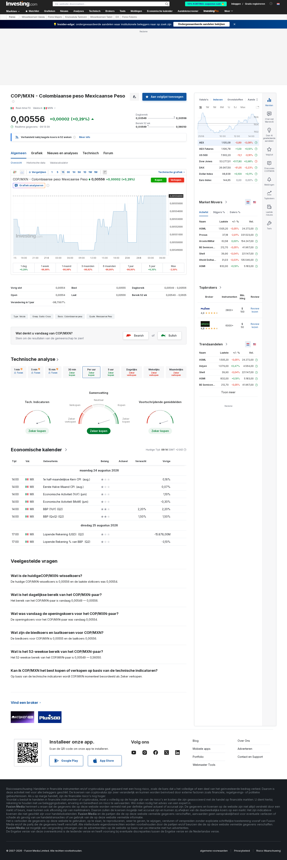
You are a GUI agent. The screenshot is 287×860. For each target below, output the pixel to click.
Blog (196, 740)
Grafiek (37, 153)
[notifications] (271, 3)
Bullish (173, 335)
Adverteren (245, 748)
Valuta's (203, 99)
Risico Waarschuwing (268, 850)
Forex (12, 17)
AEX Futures (206, 148)
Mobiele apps (201, 748)
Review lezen (255, 310)
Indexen (218, 99)
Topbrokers (208, 287)
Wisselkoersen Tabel (101, 17)
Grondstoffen (235, 99)
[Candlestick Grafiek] (14, 172)
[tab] (18, 372)
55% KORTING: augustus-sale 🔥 (205, 4)
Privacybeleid (242, 850)
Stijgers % (219, 212)
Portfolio (198, 756)
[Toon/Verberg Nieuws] (105, 172)
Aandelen (253, 99)
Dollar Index (206, 173)
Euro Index (205, 180)
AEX (201, 142)
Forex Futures (129, 17)
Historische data (36, 162)
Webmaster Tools (204, 764)
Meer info (84, 137)
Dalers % (235, 212)
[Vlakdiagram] (22, 172)
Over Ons (244, 740)
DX (117, 17)
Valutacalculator (59, 162)
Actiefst (203, 212)
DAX (201, 167)
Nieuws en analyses (62, 153)
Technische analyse (33, 359)
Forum (108, 153)
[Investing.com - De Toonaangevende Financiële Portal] (21, 4)
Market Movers (210, 202)
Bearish (139, 335)
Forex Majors (55, 17)
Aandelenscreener (188, 11)
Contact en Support (250, 756)
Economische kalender (160, 11)
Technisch (91, 153)
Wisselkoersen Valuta (33, 17)
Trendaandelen (211, 344)
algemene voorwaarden (214, 850)
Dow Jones (205, 161)
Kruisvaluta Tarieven (76, 17)
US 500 (203, 155)
